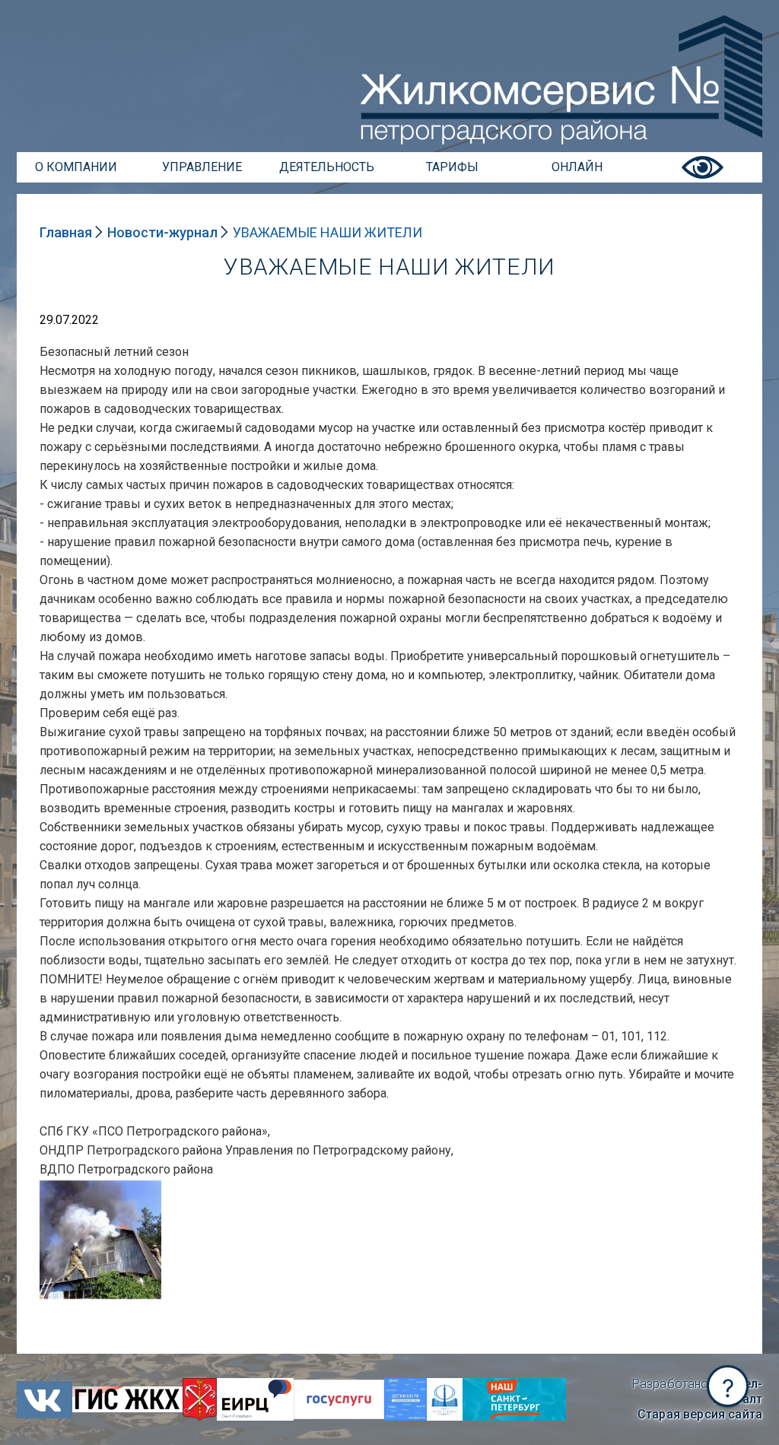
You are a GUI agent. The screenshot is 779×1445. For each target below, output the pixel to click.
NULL (55, 1186)
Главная (66, 232)
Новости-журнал (162, 232)
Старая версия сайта (700, 1414)
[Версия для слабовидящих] (702, 178)
